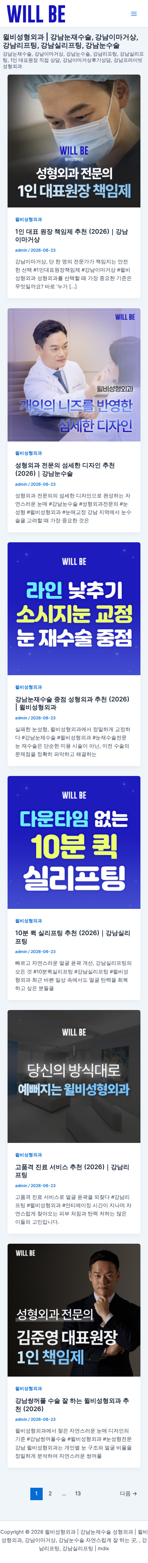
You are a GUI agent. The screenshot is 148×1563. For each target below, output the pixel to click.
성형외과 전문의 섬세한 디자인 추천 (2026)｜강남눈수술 (65, 469)
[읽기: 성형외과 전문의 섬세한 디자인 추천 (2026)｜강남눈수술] (74, 374)
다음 (128, 1493)
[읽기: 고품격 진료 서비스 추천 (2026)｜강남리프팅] (74, 1076)
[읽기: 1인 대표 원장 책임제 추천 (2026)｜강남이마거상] (74, 141)
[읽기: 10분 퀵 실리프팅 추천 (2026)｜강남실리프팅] (74, 842)
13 (78, 1493)
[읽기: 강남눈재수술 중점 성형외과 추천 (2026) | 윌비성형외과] (74, 608)
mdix (103, 1548)
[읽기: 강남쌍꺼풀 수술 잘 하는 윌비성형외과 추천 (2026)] (74, 1310)
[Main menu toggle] (134, 14)
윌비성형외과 (28, 219)
